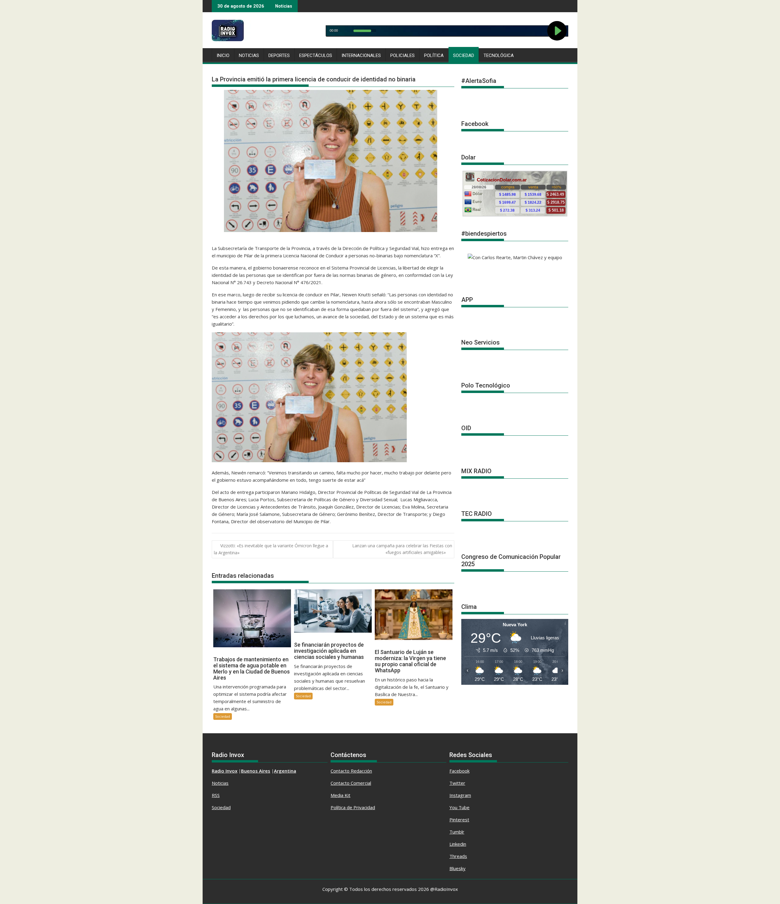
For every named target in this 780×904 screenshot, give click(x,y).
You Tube (459, 807)
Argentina (285, 771)
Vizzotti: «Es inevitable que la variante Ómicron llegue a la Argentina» (271, 549)
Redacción (361, 771)
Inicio (223, 55)
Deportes (279, 55)
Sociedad (463, 55)
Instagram (460, 795)
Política (434, 55)
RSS (216, 795)
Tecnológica (499, 55)
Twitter (457, 783)
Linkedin (457, 844)
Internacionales (361, 55)
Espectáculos (315, 55)
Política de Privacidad (353, 807)
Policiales (402, 55)
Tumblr (456, 832)
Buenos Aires (255, 771)
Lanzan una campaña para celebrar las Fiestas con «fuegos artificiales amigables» (402, 549)
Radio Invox (224, 771)
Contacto (341, 771)
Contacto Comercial (351, 783)
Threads (458, 856)
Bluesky (457, 868)
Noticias (249, 55)
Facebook (459, 771)
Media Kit (340, 795)
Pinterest (459, 819)
